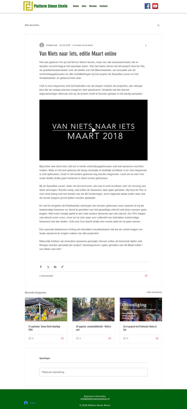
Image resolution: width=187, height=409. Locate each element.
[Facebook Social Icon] (147, 6)
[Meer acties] (146, 45)
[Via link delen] (62, 266)
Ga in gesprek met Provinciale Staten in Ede (140, 328)
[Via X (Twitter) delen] (48, 266)
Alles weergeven (154, 292)
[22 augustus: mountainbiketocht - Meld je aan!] (93, 309)
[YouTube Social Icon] (155, 6)
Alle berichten (32, 25)
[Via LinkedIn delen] (55, 266)
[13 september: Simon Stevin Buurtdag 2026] (46, 309)
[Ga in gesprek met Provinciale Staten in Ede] (141, 309)
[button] (158, 25)
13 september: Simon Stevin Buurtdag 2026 (44, 328)
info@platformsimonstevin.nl (95, 398)
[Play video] (93, 130)
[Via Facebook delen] (40, 266)
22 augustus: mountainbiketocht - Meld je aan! (93, 328)
